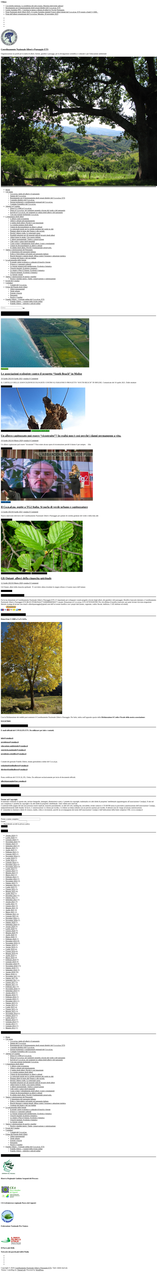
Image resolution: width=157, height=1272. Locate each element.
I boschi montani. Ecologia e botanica (23, 272)
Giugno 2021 (10, 906)
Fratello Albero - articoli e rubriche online (16, 431)
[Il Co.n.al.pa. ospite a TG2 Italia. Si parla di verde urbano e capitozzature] (47, 500)
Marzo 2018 (10, 974)
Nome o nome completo (9, 819)
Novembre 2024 (11, 856)
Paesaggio (13, 295)
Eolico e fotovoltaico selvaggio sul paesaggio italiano (29, 254)
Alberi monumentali (17, 289)
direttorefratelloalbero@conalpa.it (14, 769)
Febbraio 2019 (11, 960)
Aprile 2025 (10, 850)
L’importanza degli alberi (15, 217)
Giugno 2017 (10, 982)
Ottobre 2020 (10, 922)
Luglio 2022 (10, 887)
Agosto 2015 (10, 1005)
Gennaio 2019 (11, 962)
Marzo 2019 (10, 958)
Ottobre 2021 (10, 898)
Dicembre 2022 (11, 879)
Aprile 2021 (10, 910)
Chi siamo (9, 192)
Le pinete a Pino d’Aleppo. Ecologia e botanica (27, 270)
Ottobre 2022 (10, 883)
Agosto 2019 (10, 947)
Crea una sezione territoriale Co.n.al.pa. (24, 215)
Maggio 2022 (10, 891)
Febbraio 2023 (11, 877)
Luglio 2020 (10, 929)
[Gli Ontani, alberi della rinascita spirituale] (42, 571)
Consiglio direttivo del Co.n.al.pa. (22, 200)
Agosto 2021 (10, 902)
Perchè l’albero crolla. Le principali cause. (25, 233)
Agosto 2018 (10, 972)
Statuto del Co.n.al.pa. (18, 196)
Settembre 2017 (11, 980)
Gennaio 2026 (11, 840)
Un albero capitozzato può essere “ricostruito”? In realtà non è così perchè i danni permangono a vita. (61, 435)
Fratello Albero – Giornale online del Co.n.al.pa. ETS (25, 299)
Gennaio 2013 (11, 1026)
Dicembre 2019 (11, 941)
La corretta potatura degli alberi (21, 225)
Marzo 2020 (10, 937)
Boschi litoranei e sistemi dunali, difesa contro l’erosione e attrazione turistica (38, 256)
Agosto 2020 (10, 927)
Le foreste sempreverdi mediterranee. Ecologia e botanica (31, 266)
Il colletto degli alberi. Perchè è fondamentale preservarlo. (31, 248)
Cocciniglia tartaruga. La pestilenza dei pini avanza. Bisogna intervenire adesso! (34, 6)
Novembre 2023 (11, 867)
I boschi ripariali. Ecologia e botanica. (23, 268)
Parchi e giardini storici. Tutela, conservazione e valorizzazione (33, 279)
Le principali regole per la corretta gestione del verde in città (31, 229)
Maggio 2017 (10, 985)
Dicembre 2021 (11, 896)
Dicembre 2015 (11, 1001)
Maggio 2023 (10, 873)
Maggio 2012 (10, 1028)
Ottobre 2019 (10, 945)
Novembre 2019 (11, 943)
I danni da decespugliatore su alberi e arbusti (26, 227)
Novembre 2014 (11, 1013)
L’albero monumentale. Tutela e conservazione (27, 239)
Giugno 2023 (10, 871)
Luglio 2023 (10, 869)
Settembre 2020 (11, 925)
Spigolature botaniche (39, 573)
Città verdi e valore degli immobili (22, 241)
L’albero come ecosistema (19, 219)
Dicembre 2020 (11, 918)
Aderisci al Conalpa (13, 206)
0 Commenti (33, 379)
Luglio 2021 (10, 904)
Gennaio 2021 (11, 916)
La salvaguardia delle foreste (16, 260)
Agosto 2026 (10, 836)
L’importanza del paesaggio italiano (23, 252)
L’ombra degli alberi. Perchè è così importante (26, 223)
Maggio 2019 (10, 953)
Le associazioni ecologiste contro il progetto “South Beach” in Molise (41, 373)
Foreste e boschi (16, 293)
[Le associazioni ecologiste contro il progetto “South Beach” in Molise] (45, 367)
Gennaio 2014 (11, 1022)
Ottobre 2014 (10, 1016)
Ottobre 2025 (10, 844)
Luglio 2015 (10, 1007)
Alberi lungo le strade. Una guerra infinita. (25, 237)
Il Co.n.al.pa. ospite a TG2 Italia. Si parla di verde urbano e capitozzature (44, 506)
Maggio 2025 (10, 848)
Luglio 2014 (10, 1018)
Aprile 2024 (10, 860)
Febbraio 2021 (11, 914)
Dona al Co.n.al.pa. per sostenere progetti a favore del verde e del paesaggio (37, 210)
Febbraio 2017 (11, 987)
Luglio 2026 (10, 838)
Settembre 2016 (11, 991)
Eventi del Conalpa (12, 281)
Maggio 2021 (10, 908)
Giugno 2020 (10, 931)
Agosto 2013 (10, 1024)
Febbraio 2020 (11, 939)
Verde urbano (15, 291)
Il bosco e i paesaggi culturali (20, 264)
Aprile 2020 (10, 935)
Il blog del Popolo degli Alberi (16, 287)
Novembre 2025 (11, 842)
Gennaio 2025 (11, 854)
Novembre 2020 (11, 920)
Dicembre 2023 (11, 865)
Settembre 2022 (11, 885)
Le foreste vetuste (16, 275)
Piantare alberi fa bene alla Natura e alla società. (27, 231)
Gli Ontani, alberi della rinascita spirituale (26, 578)
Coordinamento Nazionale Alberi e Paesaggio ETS (24, 49)
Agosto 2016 (10, 993)
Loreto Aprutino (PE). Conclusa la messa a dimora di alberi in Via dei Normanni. (35, 10)
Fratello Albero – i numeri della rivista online (26, 301)
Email (3, 821)
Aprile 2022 (10, 893)
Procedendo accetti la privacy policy (16, 824)
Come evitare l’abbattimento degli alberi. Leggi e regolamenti (32, 244)
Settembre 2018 (11, 970)
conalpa (26, 379)
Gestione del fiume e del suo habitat (23, 258)
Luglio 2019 (10, 949)
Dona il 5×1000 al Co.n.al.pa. (21, 208)
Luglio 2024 (10, 858)
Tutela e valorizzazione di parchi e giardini (21, 277)
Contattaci (9, 283)
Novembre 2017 (11, 976)
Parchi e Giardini (16, 297)
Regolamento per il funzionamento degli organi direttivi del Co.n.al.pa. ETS (33, 8)
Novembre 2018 (11, 966)
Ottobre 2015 (10, 1003)
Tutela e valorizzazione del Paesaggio (19, 250)
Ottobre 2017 (10, 978)
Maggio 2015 (10, 1011)
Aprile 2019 (10, 956)
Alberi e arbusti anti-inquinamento (22, 221)
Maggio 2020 (10, 933)
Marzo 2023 (10, 875)
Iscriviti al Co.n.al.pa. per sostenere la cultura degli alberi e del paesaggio (36, 212)
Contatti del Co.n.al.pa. (18, 285)
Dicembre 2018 (11, 964)
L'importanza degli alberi (40, 431)
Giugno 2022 (10, 889)
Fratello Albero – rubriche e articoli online (25, 304)
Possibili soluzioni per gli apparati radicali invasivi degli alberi (32, 235)
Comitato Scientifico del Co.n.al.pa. (23, 204)
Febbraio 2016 (11, 997)
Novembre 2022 (11, 881)
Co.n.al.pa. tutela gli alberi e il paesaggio (25, 194)
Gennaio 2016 (11, 999)
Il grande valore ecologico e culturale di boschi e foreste (30, 262)
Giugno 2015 (10, 1009)
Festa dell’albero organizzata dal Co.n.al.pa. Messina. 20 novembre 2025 (32, 14)
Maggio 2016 (10, 995)
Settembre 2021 (11, 900)
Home (8, 190)
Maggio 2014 (10, 1020)
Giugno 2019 (10, 951)
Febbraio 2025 (11, 852)
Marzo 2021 (10, 912)
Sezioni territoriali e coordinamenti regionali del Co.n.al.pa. (31, 202)
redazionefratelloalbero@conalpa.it (14, 766)
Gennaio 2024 (11, 862)
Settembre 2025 (11, 846)
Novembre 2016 (11, 989)
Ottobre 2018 (10, 968)
